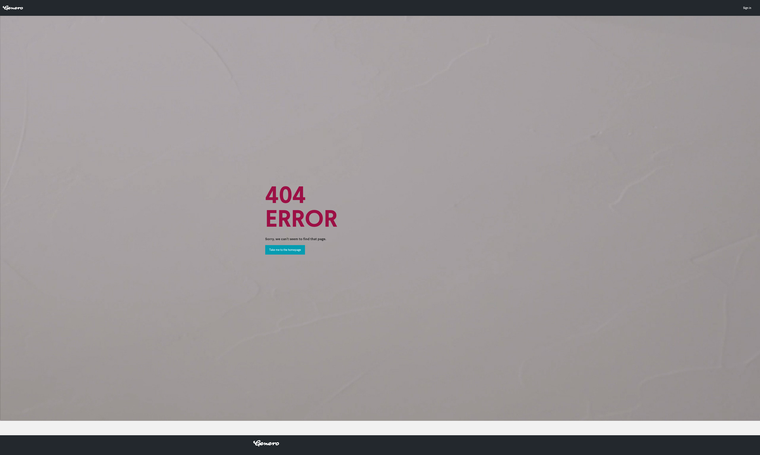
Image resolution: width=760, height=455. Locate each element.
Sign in (747, 7)
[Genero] (266, 445)
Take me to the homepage (285, 249)
